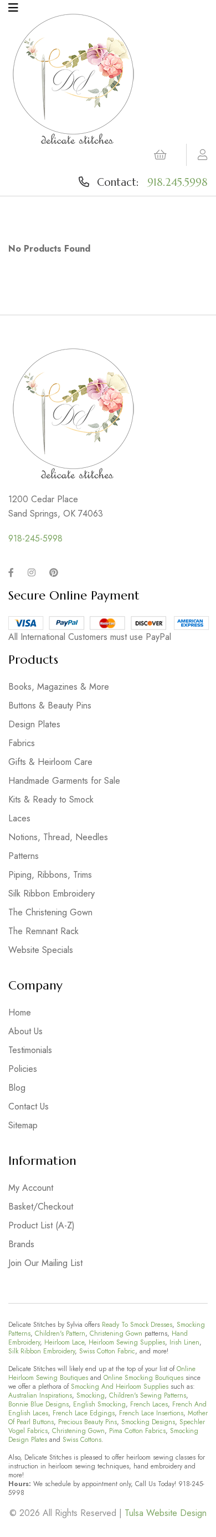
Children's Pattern (60, 1333)
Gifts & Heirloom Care (50, 762)
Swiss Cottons (82, 1440)
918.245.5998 (177, 182)
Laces (19, 818)
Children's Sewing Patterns (147, 1395)
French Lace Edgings (84, 1413)
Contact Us (28, 1106)
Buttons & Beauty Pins (49, 705)
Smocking (90, 1395)
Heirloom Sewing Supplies (127, 1342)
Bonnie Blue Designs (38, 1404)
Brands (21, 1244)
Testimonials (30, 1050)
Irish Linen (184, 1342)
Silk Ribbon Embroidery (51, 893)
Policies (22, 1068)
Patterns (23, 856)
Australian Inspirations (40, 1395)
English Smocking (99, 1404)
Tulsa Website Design (166, 1513)
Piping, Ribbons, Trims (50, 874)
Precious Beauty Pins (87, 1422)
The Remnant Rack (43, 931)
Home (19, 1012)
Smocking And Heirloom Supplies (119, 1387)
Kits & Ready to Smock (51, 799)
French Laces (149, 1404)
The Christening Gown (50, 912)
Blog (16, 1087)
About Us (25, 1031)
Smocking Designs (148, 1422)
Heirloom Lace (64, 1342)
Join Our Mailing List (45, 1263)
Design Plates (34, 724)
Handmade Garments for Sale (64, 780)
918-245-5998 (35, 538)
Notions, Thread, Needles (58, 837)
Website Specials (40, 950)
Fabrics (21, 743)
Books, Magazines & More (58, 686)
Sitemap (23, 1125)
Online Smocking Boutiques (143, 1378)
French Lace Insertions (151, 1413)
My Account (30, 1187)
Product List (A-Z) (41, 1225)
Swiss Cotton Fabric (107, 1351)
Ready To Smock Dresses (137, 1325)
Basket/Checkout (40, 1206)
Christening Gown (116, 1333)
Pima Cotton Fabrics (137, 1431)
